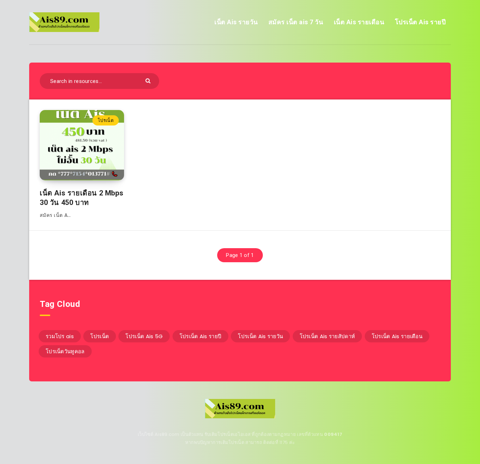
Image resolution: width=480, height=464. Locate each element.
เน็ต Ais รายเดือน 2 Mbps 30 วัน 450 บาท (81, 198)
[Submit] (148, 80)
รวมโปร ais (60, 336)
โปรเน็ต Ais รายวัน (260, 336)
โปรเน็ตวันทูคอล (65, 351)
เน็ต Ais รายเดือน (359, 22)
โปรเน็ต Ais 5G (144, 336)
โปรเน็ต (105, 120)
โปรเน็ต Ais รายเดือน (397, 336)
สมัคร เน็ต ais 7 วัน (295, 22)
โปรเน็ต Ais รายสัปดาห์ (327, 336)
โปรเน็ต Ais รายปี (420, 22)
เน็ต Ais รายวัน (236, 22)
